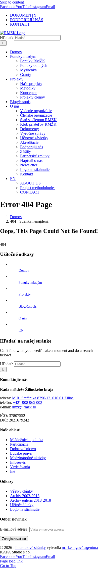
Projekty (25, 294)
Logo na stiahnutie (24, 509)
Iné (12, 471)
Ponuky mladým (30, 283)
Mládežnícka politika (26, 440)
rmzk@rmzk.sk (24, 407)
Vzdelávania (20, 467)
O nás (23, 318)
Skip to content (12, 2)
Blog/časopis (27, 306)
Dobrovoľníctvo (23, 449)
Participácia (19, 444)
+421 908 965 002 (27, 402)
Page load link (11, 561)
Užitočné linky (21, 505)
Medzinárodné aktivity (28, 458)
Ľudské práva (21, 453)
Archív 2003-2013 (24, 496)
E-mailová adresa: (14, 529)
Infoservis (18, 462)
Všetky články (21, 491)
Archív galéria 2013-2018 (30, 500)
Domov (24, 270)
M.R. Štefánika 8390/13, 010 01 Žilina (43, 398)
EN (21, 330)
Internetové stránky (30, 547)
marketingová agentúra (80, 547)
